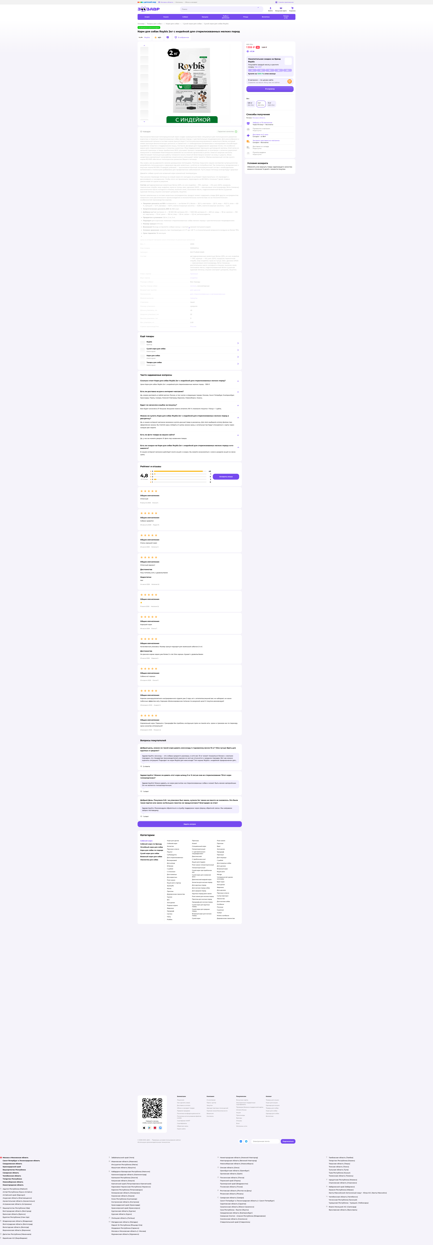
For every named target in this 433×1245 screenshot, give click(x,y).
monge (219, 874)
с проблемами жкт (199, 859)
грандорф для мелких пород (202, 902)
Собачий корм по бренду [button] (151, 844)
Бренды (239, 1118)
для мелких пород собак (201, 888)
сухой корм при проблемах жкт (202, 871)
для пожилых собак (224, 863)
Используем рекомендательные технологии (154, 1142)
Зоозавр (141, 24)
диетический (197, 856)
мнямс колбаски (223, 915)
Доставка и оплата (183, 1105)
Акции (238, 1112)
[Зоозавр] (157, 9)
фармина (170, 908)
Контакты (210, 1116)
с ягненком (171, 871)
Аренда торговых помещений (217, 1108)
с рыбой (170, 869)
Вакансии (210, 1113)
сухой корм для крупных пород (201, 905)
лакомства (221, 898)
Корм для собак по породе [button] (151, 850)
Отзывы (239, 1121)
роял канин (171, 880)
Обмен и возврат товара (185, 1108)
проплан (170, 891)
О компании (211, 1100)
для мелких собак (223, 901)
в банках (170, 866)
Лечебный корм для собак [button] (151, 847)
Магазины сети (241, 1126)
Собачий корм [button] (146, 841)
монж (169, 888)
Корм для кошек (272, 1102)
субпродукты (172, 855)
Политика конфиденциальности (188, 1113)
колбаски (220, 904)
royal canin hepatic (198, 862)
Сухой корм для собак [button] (149, 853)
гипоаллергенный (198, 849)
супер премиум (222, 896)
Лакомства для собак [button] (149, 860)
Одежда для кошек (273, 1105)
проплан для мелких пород (202, 899)
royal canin (221, 871)
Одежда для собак (272, 1113)
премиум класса (173, 849)
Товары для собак (154, 24)
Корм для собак (172, 24)
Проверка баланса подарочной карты (249, 1107)
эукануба (170, 886)
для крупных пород (199, 885)
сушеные (220, 910)
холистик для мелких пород (202, 882)
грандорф (170, 911)
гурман (169, 897)
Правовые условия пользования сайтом (166, 1140)
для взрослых (172, 877)
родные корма (172, 905)
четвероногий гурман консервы (225, 878)
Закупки (210, 1105)
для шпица (171, 863)
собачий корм (172, 843)
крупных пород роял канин (202, 893)
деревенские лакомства (176, 894)
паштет (169, 852)
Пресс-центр (211, 1102)
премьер (195, 840)
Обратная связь (182, 1126)
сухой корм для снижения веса (201, 876)
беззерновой (172, 860)
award (194, 843)
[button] (182, 37)
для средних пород (199, 891)
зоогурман (171, 902)
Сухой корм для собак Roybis (216, 24)
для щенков (221, 866)
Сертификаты (182, 1123)
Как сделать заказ (183, 1102)
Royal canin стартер (174, 883)
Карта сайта (181, 1129)
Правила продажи (183, 1111)
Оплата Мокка (241, 1110)
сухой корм (196, 918)
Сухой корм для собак (192, 24)
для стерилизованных (175, 857)
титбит (219, 913)
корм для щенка (173, 840)
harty (169, 916)
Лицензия (180, 1100)
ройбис (169, 919)
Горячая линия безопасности (217, 1111)
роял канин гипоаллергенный (203, 865)
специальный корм (199, 846)
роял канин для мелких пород (203, 896)
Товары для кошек (272, 1100)
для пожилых (172, 874)
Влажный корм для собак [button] (151, 857)
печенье (220, 907)
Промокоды (240, 1115)
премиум (220, 855)
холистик (170, 846)
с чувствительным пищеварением (198, 852)
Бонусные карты (242, 1100)
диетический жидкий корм (202, 879)
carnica (169, 914)
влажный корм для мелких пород (201, 914)
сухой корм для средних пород (201, 910)
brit (168, 900)
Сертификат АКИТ (183, 1121)
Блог (238, 1123)
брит (218, 846)
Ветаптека (269, 1116)
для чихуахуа (221, 857)
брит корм (221, 882)
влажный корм (222, 869)
